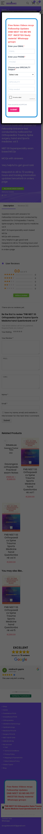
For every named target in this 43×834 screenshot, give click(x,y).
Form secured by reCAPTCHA (17, 104)
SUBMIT (13, 110)
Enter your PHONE (16, 57)
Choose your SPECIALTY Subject (19, 69)
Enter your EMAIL (16, 46)
